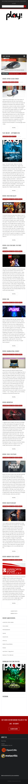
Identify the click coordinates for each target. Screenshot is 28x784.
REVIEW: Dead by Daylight (9, 503)
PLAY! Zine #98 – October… (9, 684)
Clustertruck (5, 637)
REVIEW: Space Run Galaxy (9, 196)
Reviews (17, 60)
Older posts (14, 611)
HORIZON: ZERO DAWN (8, 622)
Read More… (14, 127)
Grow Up (5, 640)
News (9, 82)
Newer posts (14, 613)
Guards (4, 633)
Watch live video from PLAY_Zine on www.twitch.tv (10, 775)
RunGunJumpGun (6, 629)
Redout (4, 647)
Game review (10, 60)
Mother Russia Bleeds (8, 644)
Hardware (5, 82)
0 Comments (18, 84)
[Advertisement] (14, 38)
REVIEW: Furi (6, 299)
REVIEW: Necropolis (8, 402)
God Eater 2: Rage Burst (8, 651)
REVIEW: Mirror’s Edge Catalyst (11, 557)
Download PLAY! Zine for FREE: (11, 661)
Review (14, 60)
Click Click (14, 729)
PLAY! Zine (14, 136)
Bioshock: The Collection (8, 655)
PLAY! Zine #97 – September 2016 (11, 133)
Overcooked (5, 626)
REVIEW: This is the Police (9, 454)
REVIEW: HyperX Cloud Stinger (11, 79)
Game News (5, 60)
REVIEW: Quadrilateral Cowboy (11, 351)
